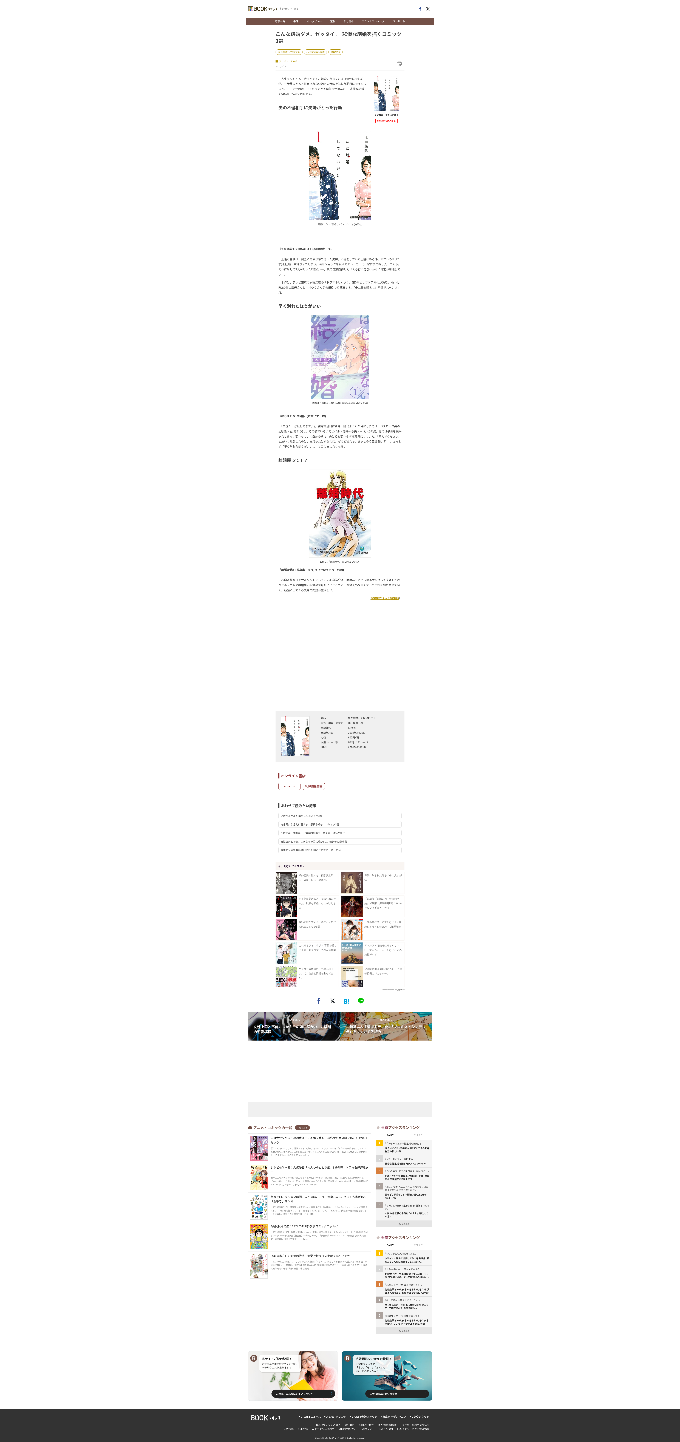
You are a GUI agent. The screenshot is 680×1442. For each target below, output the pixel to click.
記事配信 (303, 1428)
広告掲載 (289, 1428)
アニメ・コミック (288, 61)
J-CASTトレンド (336, 1416)
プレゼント (399, 21)
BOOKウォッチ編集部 (385, 598)
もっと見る (404, 1223)
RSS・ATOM (386, 1428)
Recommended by (389, 990)
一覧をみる (302, 1127)
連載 (332, 21)
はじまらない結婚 (316, 51)
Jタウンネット (420, 1416)
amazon (289, 786)
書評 (295, 21)
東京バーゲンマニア (394, 1416)
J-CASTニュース (311, 1416)
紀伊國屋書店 (313, 786)
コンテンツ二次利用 (323, 1428)
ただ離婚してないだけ (289, 51)
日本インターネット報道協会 (413, 1428)
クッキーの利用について (415, 1425)
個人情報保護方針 (388, 1425)
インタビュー (314, 21)
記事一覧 (280, 21)
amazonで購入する (386, 121)
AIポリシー (368, 1428)
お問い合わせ (366, 1425)
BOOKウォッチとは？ (328, 1425)
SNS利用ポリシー (348, 1428)
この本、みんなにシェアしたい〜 (294, 1393)
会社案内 (350, 1425)
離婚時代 (336, 51)
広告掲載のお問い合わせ (383, 1393)
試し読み (349, 21)
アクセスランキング (373, 21)
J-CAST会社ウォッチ (364, 1416)
